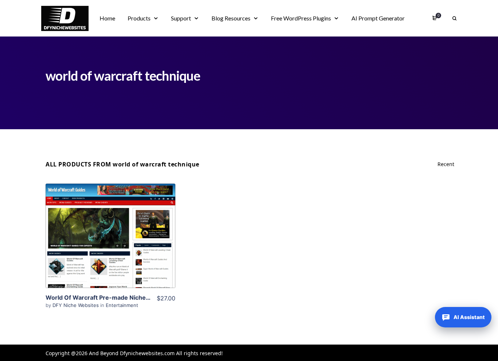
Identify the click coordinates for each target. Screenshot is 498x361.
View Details (110, 225)
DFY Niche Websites (76, 305)
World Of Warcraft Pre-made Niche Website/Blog (116, 297)
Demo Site (110, 247)
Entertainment (122, 305)
